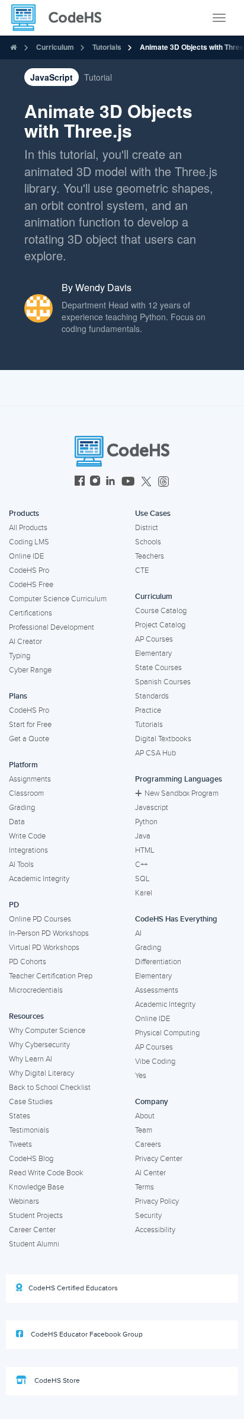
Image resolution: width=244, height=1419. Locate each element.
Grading (22, 807)
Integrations (28, 850)
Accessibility (155, 1230)
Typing (19, 656)
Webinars (24, 1201)
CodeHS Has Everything (176, 919)
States (19, 1116)
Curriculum (55, 47)
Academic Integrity (39, 879)
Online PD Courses (40, 919)
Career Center (32, 1230)
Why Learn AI (30, 1059)
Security (148, 1215)
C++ (141, 864)
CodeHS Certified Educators (73, 1288)
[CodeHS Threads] (163, 482)
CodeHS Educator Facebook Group (86, 1334)
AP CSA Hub (155, 753)
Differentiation (158, 962)
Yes (140, 1075)
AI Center (150, 1173)
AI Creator (25, 641)
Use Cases (153, 513)
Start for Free (30, 724)
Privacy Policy (157, 1201)
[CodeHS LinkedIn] (110, 482)
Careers (148, 1144)
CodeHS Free (31, 584)
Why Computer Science (47, 1030)
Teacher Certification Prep (50, 976)
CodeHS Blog (31, 1158)
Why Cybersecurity (39, 1045)
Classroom (26, 793)
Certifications (30, 613)
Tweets (20, 1144)
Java (142, 836)
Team (143, 1130)
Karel (143, 893)
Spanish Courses (163, 682)
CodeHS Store (56, 1380)
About (145, 1116)
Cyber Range (30, 670)
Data (17, 822)
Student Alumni (34, 1244)
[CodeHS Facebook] (80, 482)
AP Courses (154, 639)
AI (138, 933)
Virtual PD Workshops (44, 947)
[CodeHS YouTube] (128, 482)
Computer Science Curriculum (58, 599)
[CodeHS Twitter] (146, 482)
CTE (142, 570)
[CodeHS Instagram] (95, 482)
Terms (144, 1187)
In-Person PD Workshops (49, 933)
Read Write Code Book (46, 1173)
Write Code (27, 836)
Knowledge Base (36, 1187)
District (146, 527)
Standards (152, 696)
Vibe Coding (155, 1061)
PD (14, 905)
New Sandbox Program (182, 793)
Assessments (156, 990)
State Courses (158, 667)
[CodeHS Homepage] (61, 18)
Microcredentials (36, 990)
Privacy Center (158, 1158)
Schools (148, 542)
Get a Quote (29, 739)
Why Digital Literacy (41, 1073)
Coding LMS (29, 542)
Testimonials (29, 1130)
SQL (142, 879)
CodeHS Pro (29, 570)
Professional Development (51, 627)
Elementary (153, 653)
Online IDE (26, 556)
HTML (145, 850)
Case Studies (31, 1101)
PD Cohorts (27, 962)
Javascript (151, 807)
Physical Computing (167, 1033)
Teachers (149, 556)
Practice (148, 710)
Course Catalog (161, 611)
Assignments (30, 779)
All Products (28, 527)
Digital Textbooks (163, 739)
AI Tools (21, 864)
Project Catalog (160, 625)
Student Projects (36, 1215)
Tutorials (106, 47)
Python (146, 822)
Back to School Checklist (50, 1087)
